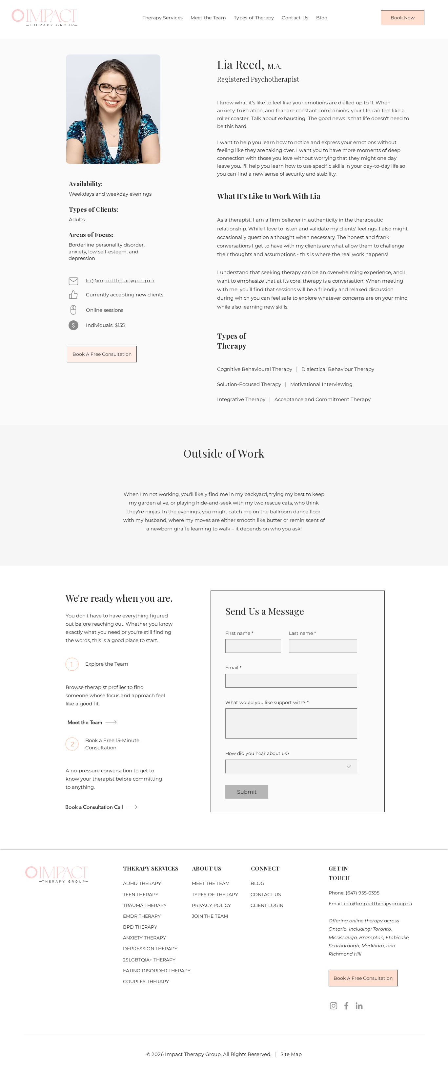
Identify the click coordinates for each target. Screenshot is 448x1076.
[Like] (73, 294)
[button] (254, 17)
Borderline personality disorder (106, 245)
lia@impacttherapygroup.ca (120, 280)
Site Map (291, 1054)
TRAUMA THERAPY (145, 905)
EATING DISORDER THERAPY (157, 971)
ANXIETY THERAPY (144, 938)
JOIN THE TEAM (210, 916)
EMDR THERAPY (142, 916)
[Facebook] (346, 1006)
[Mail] (73, 281)
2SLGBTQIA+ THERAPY (149, 960)
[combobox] (291, 766)
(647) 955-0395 (362, 893)
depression (82, 258)
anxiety (77, 251)
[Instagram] (333, 1006)
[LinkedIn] (359, 1006)
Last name (302, 633)
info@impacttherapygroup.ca (378, 904)
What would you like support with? (267, 702)
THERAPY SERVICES (150, 868)
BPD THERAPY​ (140, 927)
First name (239, 633)
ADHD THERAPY (142, 883)
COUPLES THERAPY (146, 981)
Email (233, 668)
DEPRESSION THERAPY (150, 949)
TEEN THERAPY (140, 894)
